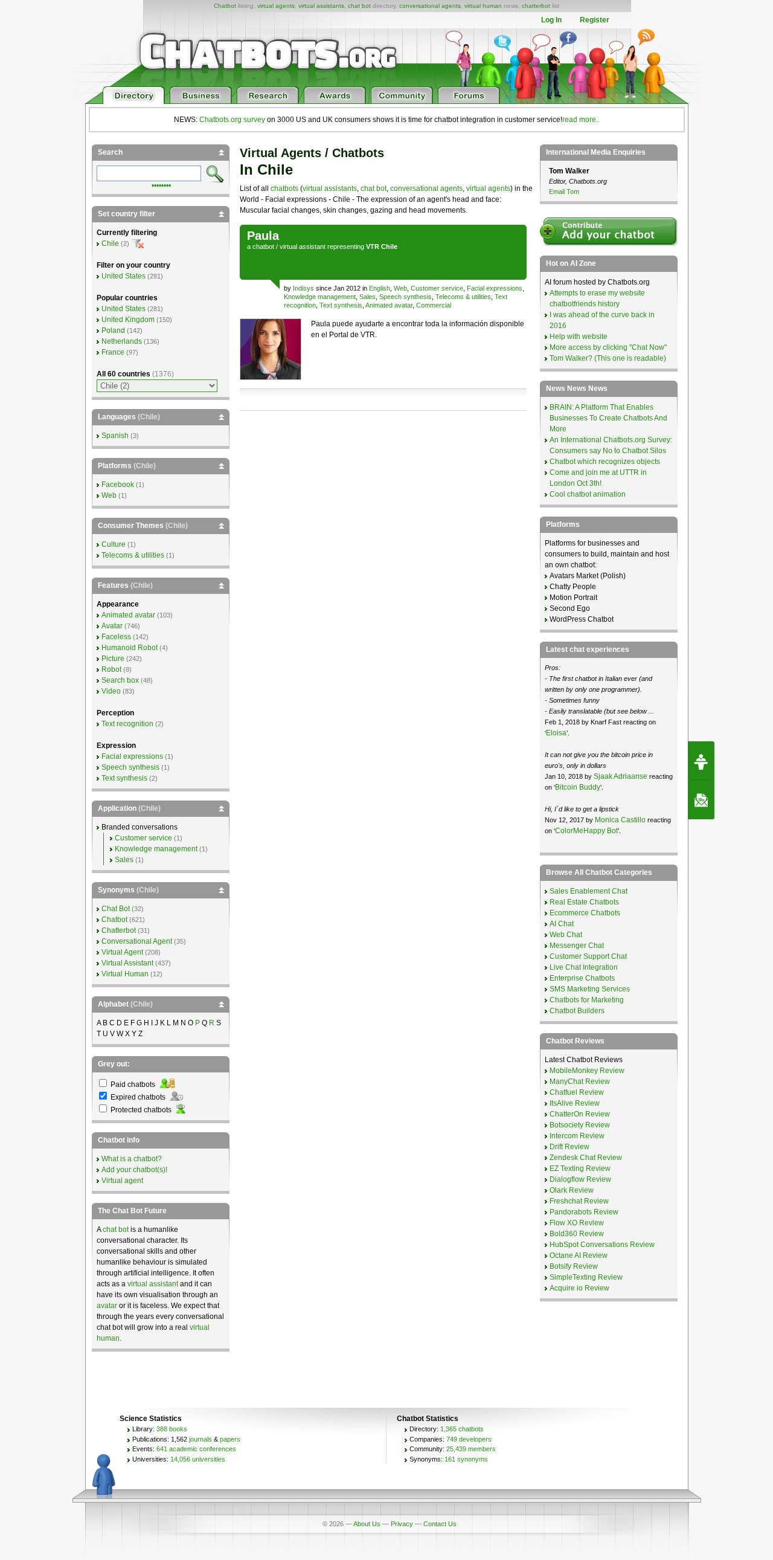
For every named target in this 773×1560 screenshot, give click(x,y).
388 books (171, 1429)
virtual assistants (321, 5)
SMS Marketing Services (590, 989)
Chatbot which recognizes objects (605, 461)
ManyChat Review (580, 1081)
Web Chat (566, 934)
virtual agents (276, 5)
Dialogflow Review (580, 1179)
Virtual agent (122, 1180)
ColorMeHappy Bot (586, 831)
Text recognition (127, 724)
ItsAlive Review (575, 1103)
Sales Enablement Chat (588, 891)
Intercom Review (577, 1136)
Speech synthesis (405, 296)
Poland (113, 330)
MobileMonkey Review (587, 1070)
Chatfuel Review (577, 1092)
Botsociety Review (580, 1125)
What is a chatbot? (131, 1159)
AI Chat (562, 924)
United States (123, 276)
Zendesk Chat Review (586, 1157)
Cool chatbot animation (588, 494)
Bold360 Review (577, 1234)
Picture (112, 658)
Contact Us (440, 1523)
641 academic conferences (196, 1448)
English (379, 288)
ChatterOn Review (580, 1114)
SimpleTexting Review (586, 1277)
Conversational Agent (136, 941)
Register (594, 20)
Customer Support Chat (588, 956)
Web (400, 288)
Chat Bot (115, 908)
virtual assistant (303, 246)
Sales (367, 296)
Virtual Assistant (127, 963)
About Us (366, 1523)
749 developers (469, 1439)
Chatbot (225, 5)
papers (230, 1439)
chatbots (284, 188)
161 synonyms (466, 1459)
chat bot (359, 5)
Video (111, 691)
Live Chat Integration (584, 967)
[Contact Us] (701, 800)
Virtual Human (125, 974)
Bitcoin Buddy (577, 787)
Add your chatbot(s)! (134, 1169)
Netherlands (121, 341)
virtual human (483, 5)
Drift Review (569, 1147)
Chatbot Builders (577, 1011)
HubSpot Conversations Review (602, 1244)
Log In (551, 20)
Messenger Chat (577, 945)
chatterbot (536, 5)
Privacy (402, 1523)
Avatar (112, 626)
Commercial (433, 305)
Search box (120, 680)
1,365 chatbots (462, 1429)
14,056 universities (197, 1459)
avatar (107, 1305)
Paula (263, 235)
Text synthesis (340, 305)
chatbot (263, 246)
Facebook (117, 484)
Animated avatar (388, 305)
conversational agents (430, 5)
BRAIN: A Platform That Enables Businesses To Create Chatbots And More (608, 418)
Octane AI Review (579, 1255)
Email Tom (564, 191)
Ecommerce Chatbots (585, 913)
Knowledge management (320, 296)
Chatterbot (118, 930)
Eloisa (556, 733)
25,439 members (471, 1448)
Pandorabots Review (584, 1212)
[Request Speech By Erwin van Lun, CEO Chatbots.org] (701, 760)
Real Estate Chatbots (584, 902)
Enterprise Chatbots (582, 978)
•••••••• (161, 184)
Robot (111, 669)
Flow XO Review (577, 1223)
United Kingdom (128, 319)
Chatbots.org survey (232, 119)
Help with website (579, 336)
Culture (113, 544)
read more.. (581, 119)
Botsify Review (574, 1266)
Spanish (115, 435)
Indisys (303, 288)
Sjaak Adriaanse (620, 776)
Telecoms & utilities (463, 296)
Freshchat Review (579, 1201)
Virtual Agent (122, 952)
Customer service (437, 288)
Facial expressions (494, 288)
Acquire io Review (579, 1288)
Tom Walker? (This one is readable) (608, 358)
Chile (110, 243)
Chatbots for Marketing (587, 1000)
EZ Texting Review (580, 1168)
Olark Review (572, 1190)
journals (200, 1439)
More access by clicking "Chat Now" (608, 347)
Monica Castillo (620, 820)
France (112, 352)
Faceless (116, 637)
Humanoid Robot (129, 647)
